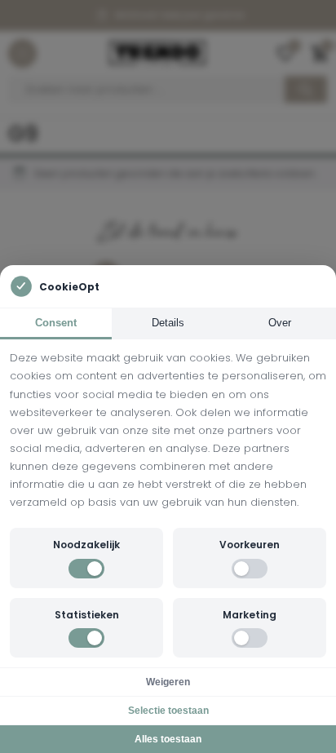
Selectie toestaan (168, 710)
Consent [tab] (56, 323)
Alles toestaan (168, 739)
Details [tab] (168, 323)
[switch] (86, 568)
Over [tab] (279, 323)
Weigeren (168, 682)
